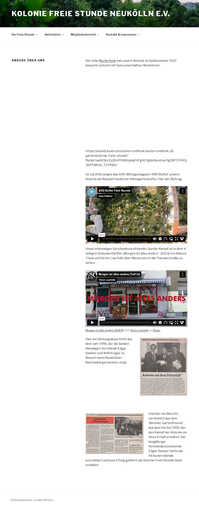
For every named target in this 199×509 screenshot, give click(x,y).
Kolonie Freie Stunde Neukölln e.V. (91, 13)
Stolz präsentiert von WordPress (31, 500)
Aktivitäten (53, 34)
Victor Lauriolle (139, 330)
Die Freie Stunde (23, 34)
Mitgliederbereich (83, 34)
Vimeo (156, 330)
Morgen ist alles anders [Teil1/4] (104, 330)
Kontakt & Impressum (121, 34)
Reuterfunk (107, 61)
